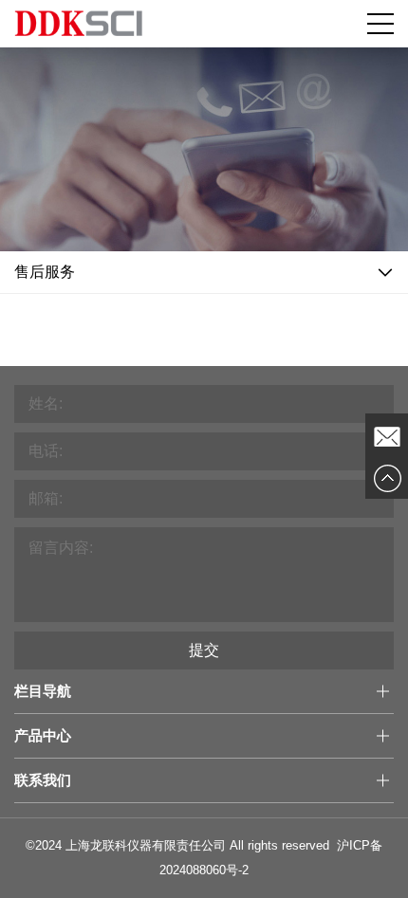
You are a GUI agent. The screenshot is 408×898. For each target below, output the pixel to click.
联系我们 (42, 780)
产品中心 (42, 735)
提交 (204, 650)
